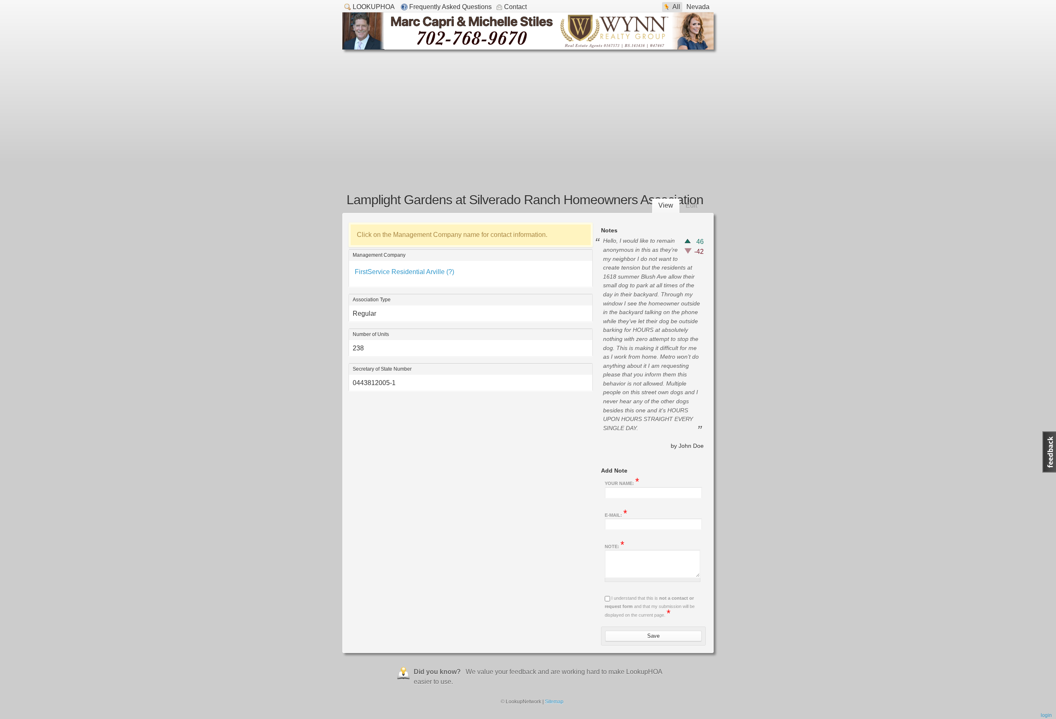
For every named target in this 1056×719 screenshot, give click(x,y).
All (676, 6)
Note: (614, 546)
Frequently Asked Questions (450, 6)
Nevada (698, 6)
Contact (515, 6)
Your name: (622, 482)
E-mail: (616, 514)
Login (1046, 715)
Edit (691, 205)
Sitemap (554, 702)
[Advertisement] (528, 111)
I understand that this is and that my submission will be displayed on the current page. (650, 606)
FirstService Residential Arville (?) (404, 271)
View (665, 205)
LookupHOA (374, 6)
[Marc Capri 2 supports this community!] (528, 47)
